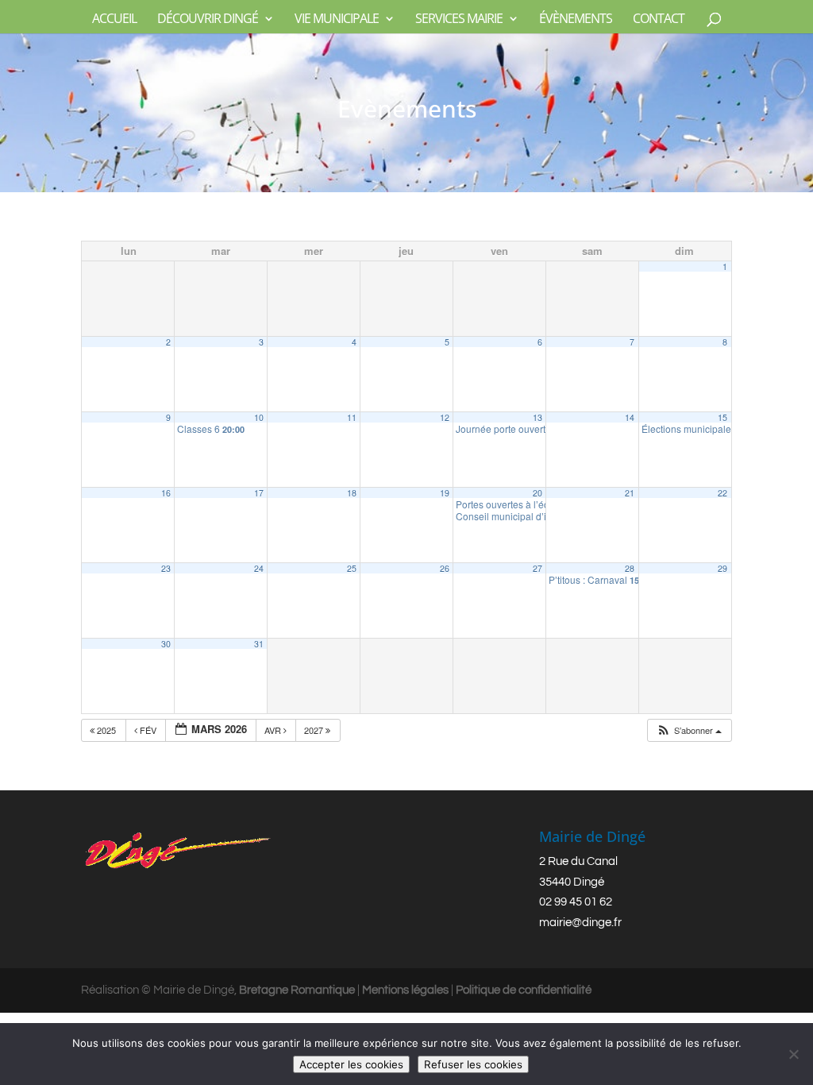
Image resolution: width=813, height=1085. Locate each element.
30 (166, 644)
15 (722, 417)
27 (537, 568)
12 (444, 417)
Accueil (114, 20)
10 (259, 417)
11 (351, 417)
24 (259, 568)
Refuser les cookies (473, 1064)
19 (444, 493)
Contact (658, 20)
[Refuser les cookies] (793, 1054)
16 (166, 493)
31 (259, 644)
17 (259, 493)
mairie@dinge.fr (580, 923)
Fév (148, 730)
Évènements (575, 20)
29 (722, 568)
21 (629, 493)
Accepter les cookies (351, 1064)
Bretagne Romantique (297, 990)
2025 (106, 730)
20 (537, 493)
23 (166, 568)
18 (351, 493)
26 (444, 568)
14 (629, 417)
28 (629, 568)
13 (537, 417)
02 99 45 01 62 (575, 902)
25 (351, 568)
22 (722, 493)
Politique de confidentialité (523, 990)
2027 (315, 730)
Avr (273, 730)
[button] (689, 730)
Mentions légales (405, 990)
